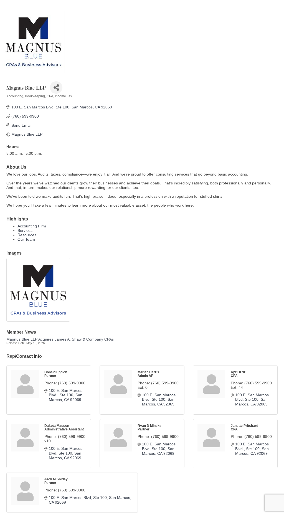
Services (24, 230)
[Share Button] (56, 87)
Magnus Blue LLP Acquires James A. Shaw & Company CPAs (60, 339)
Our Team (26, 239)
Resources (26, 235)
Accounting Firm (31, 226)
